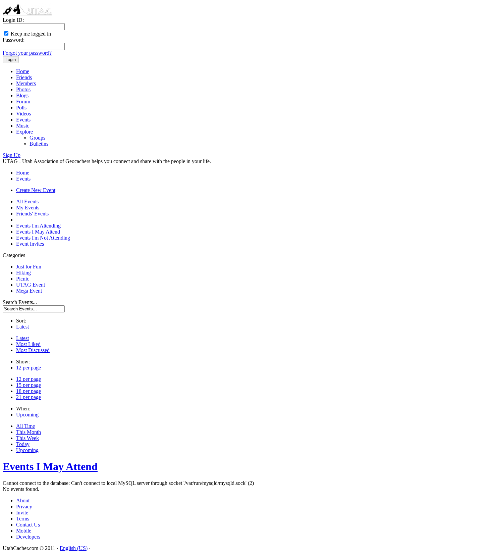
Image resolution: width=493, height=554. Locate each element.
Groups (37, 138)
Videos (23, 113)
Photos (23, 89)
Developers (28, 537)
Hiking (23, 272)
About (23, 500)
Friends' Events (32, 213)
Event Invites (30, 244)
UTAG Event (30, 285)
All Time (25, 426)
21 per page (28, 397)
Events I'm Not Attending (43, 238)
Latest (22, 327)
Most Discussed (33, 350)
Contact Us (28, 524)
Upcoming (27, 414)
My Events (27, 207)
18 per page (28, 391)
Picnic (22, 279)
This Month (28, 432)
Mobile (23, 531)
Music (22, 126)
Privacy (24, 506)
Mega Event (29, 291)
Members (26, 83)
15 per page (28, 385)
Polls (21, 107)
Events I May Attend (38, 232)
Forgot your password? (27, 53)
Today (23, 444)
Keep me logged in (30, 34)
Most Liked (28, 344)
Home (22, 71)
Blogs (22, 95)
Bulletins (39, 144)
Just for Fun (28, 266)
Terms (22, 518)
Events (23, 119)
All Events (27, 201)
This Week (27, 438)
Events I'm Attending (38, 226)
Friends (24, 77)
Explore (25, 132)
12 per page (28, 367)
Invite (22, 512)
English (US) (74, 548)
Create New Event (35, 190)
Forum (23, 101)
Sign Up (11, 155)
